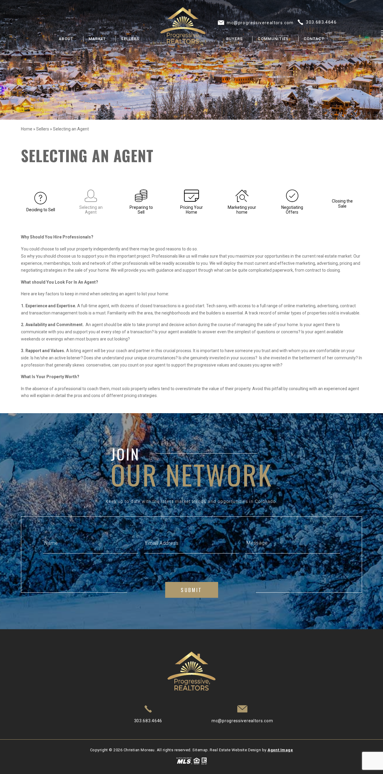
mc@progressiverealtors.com (242, 720)
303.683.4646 (148, 720)
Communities (273, 39)
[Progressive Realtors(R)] (182, 25)
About (66, 39)
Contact (314, 39)
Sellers (130, 39)
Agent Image (280, 750)
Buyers (234, 39)
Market (97, 39)
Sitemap (200, 750)
